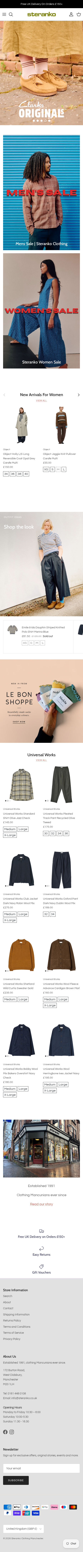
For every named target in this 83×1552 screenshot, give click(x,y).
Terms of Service (13, 1332)
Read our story (41, 1204)
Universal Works (41, 754)
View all (41, 401)
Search (7, 1296)
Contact (8, 1308)
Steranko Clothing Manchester (27, 1538)
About (7, 1302)
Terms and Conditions (16, 1326)
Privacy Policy (11, 1339)
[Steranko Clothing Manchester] (42, 14)
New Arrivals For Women (41, 395)
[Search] (12, 14)
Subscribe (16, 1480)
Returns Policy (12, 1320)
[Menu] (4, 14)
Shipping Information (16, 1314)
